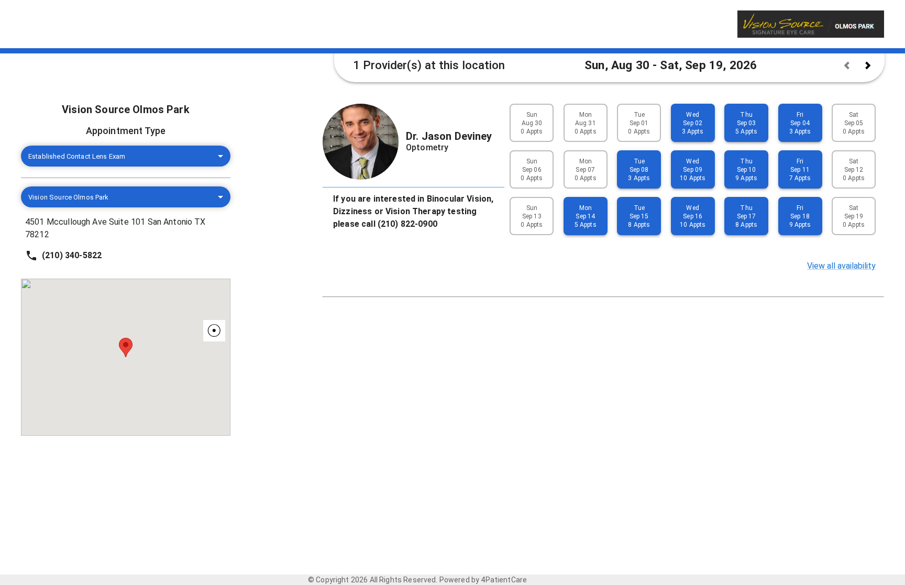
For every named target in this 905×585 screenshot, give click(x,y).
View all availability (841, 266)
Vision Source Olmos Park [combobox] (68, 197)
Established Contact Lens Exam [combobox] (76, 156)
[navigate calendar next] (867, 65)
